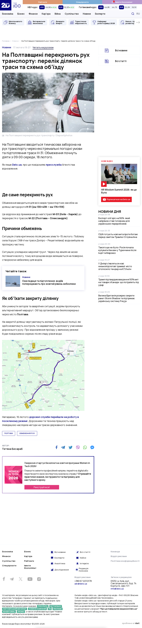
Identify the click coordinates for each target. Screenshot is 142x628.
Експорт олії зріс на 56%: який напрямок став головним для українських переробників (114, 221)
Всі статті (120, 61)
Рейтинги (42, 2)
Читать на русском (43, 47)
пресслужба (54, 164)
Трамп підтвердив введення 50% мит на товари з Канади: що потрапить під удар (118, 282)
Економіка (7, 13)
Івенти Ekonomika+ (30, 566)
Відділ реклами (119, 556)
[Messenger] (92, 447)
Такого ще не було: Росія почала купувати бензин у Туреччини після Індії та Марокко (117, 250)
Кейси (83, 558)
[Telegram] (63, 447)
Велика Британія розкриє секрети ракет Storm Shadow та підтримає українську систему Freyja (116, 298)
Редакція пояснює (83, 569)
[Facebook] (56, 447)
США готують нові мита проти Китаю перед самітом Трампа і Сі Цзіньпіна (118, 236)
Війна (58, 13)
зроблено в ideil (131, 623)
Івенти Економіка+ (122, 2)
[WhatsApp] (85, 447)
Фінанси (33, 13)
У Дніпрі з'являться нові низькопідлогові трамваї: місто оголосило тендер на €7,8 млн (115, 266)
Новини (87, 13)
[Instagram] (39, 579)
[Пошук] (133, 14)
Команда (115, 551)
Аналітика (59, 563)
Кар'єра (46, 13)
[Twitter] (70, 447)
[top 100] (17, 5)
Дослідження (61, 570)
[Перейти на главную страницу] (5, 5)
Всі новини (121, 50)
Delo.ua (17, 164)
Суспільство (72, 13)
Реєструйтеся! (42, 487)
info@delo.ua (117, 589)
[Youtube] (29, 579)
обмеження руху (27, 433)
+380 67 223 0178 (83, 581)
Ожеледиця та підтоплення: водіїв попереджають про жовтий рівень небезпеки (49, 282)
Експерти (100, 13)
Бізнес (21, 13)
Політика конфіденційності (125, 560)
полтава (8, 433)
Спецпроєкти (82, 2)
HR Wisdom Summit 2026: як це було (119, 191)
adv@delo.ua (80, 584)
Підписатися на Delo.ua (118, 199)
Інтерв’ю (84, 563)
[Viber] (78, 447)
